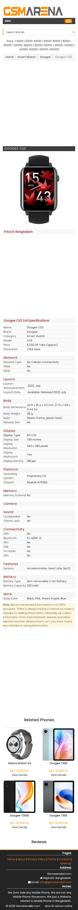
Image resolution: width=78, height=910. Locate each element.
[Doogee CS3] (39, 189)
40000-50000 (28, 49)
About (22, 859)
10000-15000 (52, 41)
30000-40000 (64, 45)
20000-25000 (23, 45)
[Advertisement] (39, 103)
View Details (19, 775)
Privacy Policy (37, 859)
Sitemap (65, 863)
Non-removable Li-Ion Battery (46, 581)
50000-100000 (49, 49)
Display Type (12, 435)
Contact (64, 859)
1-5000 (19, 41)
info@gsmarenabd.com (55, 882)
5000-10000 (33, 41)
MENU (8, 20)
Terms (52, 859)
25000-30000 (43, 45)
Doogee (45, 57)
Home (10, 57)
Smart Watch (26, 57)
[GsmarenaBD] (33, 11)
